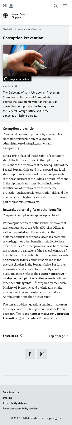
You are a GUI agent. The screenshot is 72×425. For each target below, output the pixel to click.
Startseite (8, 29)
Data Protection (11, 392)
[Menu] (65, 6)
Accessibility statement (16, 403)
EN (11, 5)
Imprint (7, 397)
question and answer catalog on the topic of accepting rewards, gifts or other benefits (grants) (34, 278)
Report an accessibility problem (20, 408)
